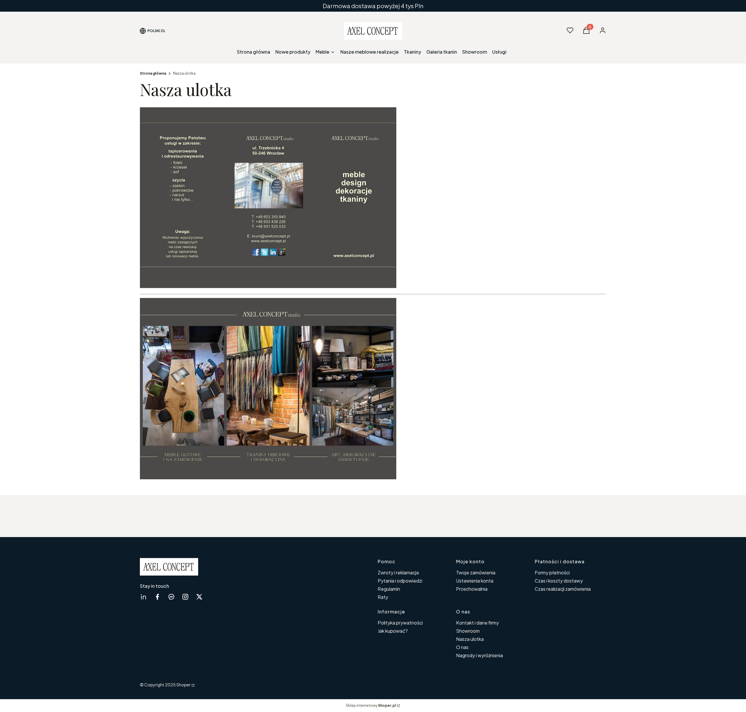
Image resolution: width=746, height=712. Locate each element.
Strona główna (153, 73)
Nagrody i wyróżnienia (479, 655)
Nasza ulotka (470, 639)
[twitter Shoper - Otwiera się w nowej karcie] (199, 596)
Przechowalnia (472, 589)
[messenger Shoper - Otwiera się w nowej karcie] (171, 596)
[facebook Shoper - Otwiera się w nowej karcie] (157, 596)
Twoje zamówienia (475, 572)
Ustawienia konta (474, 581)
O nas (462, 647)
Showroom (468, 631)
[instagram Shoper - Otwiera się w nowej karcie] (185, 596)
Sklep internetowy (371, 705)
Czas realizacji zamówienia (563, 589)
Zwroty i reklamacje (398, 572)
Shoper (183, 684)
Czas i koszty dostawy (559, 581)
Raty (383, 597)
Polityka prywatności (400, 623)
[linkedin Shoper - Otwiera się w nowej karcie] (143, 596)
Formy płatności (552, 572)
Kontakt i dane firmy (477, 623)
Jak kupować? (393, 631)
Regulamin (389, 589)
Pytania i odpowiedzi (400, 581)
